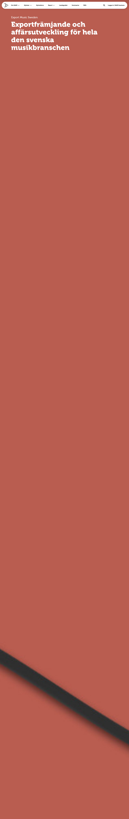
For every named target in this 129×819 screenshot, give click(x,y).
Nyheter (26, 5)
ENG (84, 5)
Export (50, 5)
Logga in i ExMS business (116, 5)
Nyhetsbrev (40, 5)
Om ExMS (14, 5)
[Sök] (104, 5)
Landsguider (63, 5)
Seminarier (75, 5)
